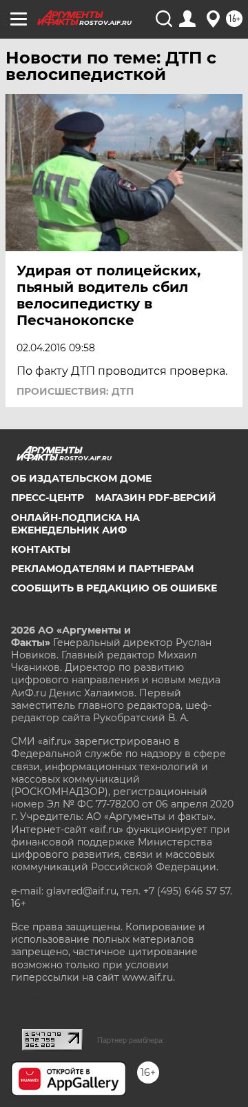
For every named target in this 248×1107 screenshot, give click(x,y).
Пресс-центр (47, 497)
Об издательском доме (81, 478)
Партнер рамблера (130, 1040)
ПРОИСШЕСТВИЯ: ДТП (75, 391)
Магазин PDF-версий (155, 497)
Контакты (40, 549)
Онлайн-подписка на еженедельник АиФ (75, 523)
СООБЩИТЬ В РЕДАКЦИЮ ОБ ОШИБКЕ (114, 588)
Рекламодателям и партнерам (102, 568)
